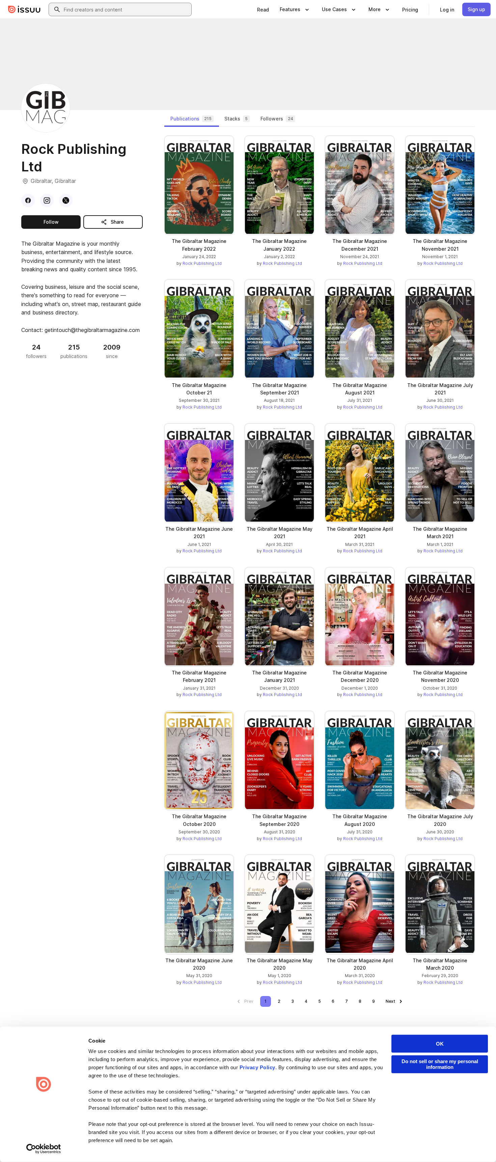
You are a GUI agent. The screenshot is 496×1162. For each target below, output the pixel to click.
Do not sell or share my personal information (440, 1064)
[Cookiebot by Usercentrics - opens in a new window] (43, 1149)
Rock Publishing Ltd (202, 263)
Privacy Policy (257, 1067)
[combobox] (126, 9)
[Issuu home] (24, 9)
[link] (263, 9)
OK (440, 1044)
